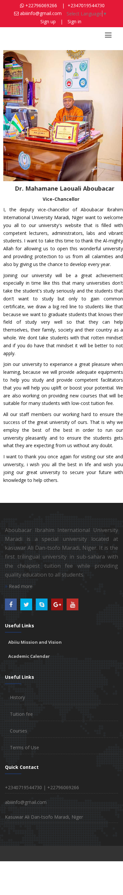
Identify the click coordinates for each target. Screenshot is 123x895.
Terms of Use (24, 747)
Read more (20, 586)
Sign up (48, 21)
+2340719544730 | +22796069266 (42, 787)
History (17, 697)
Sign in (74, 21)
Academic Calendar (29, 656)
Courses (18, 731)
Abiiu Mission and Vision (35, 642)
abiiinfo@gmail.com (26, 802)
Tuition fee (21, 714)
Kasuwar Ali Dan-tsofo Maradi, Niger (44, 817)
